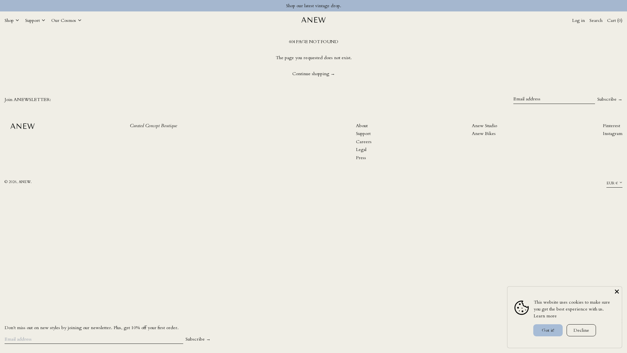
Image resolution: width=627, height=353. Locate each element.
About (362, 126)
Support (363, 133)
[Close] (617, 291)
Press (361, 158)
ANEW (25, 181)
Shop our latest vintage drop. (313, 6)
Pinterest (611, 126)
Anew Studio (484, 126)
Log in (578, 20)
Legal (361, 149)
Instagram (612, 133)
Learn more (545, 316)
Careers (364, 142)
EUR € (612, 183)
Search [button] (596, 20)
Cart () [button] (614, 20)
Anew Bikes (484, 133)
